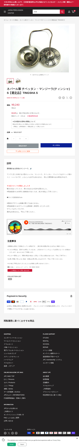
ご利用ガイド (8, 411)
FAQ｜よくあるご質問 (11, 418)
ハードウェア (8, 360)
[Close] (77, 438)
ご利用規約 (47, 389)
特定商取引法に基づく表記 (52, 395)
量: (8, 139)
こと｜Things (8, 385)
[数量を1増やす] (26, 139)
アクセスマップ (48, 385)
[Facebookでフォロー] (5, 433)
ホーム (6, 20)
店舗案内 (46, 382)
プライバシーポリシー (50, 392)
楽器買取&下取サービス (51, 357)
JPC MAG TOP (9, 376)
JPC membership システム (52, 360)
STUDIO (46, 338)
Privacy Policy (56, 440)
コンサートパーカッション (13, 338)
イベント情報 (47, 350)
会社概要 (46, 376)
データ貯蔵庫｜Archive (12, 392)
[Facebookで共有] (59, 97)
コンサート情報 (48, 363)
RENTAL (46, 341)
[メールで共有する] (70, 97)
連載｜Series (8, 389)
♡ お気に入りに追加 (23, 151)
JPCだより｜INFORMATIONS (14, 395)
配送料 (14, 113)
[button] (56, 145)
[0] (73, 12)
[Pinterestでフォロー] (16, 433)
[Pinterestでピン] (63, 97)
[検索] (62, 12)
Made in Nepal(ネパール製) (16, 98)
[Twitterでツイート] (67, 97)
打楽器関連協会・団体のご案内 (14, 398)
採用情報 (46, 379)
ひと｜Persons (9, 379)
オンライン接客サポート (51, 353)
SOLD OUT (23, 146)
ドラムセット (8, 344)
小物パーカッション (11, 347)
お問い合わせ (8, 421)
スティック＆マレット (11, 357)
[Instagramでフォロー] (12, 433)
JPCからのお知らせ (11, 408)
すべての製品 (14, 20)
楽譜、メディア (9, 366)
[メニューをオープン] (5, 11)
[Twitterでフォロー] (9, 433)
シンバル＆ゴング (10, 353)
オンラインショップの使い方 (14, 415)
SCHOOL (46, 344)
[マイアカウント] (69, 12)
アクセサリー (8, 363)
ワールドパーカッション (12, 341)
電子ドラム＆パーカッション (14, 350)
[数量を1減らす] (14, 139)
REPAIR (45, 347)
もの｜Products (9, 382)
